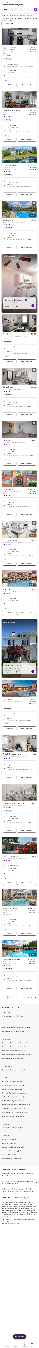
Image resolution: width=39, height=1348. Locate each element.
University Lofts (13, 856)
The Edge (6, 589)
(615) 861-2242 (7, 544)
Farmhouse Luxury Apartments (13, 803)
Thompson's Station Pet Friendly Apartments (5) (16, 1105)
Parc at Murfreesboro (10, 540)
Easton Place (7, 699)
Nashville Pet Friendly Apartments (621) (13, 1108)
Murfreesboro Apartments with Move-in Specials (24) (17, 1027)
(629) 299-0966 (7, 758)
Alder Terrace (7, 334)
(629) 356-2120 (7, 171)
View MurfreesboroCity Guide (11, 1224)
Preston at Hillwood (9, 165)
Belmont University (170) (9, 1143)
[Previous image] (3, 36)
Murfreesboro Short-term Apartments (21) (14, 1070)
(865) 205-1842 (7, 914)
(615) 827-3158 (7, 495)
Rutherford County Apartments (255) (12, 1128)
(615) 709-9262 (7, 705)
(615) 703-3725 (7, 965)
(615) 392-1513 (7, 338)
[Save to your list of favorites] (34, 30)
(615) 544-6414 (7, 444)
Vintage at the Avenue (10, 908)
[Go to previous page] (5, 997)
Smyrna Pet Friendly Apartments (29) (13, 1081)
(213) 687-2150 (7, 116)
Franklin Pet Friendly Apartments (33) (13, 1101)
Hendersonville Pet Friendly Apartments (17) (15, 1112)
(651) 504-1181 (7, 55)
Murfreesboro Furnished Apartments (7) (13, 1058)
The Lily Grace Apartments (12, 754)
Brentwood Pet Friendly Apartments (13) (14, 1097)
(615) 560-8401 (7, 593)
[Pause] (34, 258)
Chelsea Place (8, 220)
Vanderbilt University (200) (9, 1139)
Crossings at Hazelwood (11, 110)
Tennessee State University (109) (11, 1151)
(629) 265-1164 (7, 807)
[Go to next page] (35, 997)
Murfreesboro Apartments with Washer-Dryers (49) (17, 1054)
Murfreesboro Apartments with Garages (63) (15, 1043)
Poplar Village (8, 489)
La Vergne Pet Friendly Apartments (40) (13, 1085)
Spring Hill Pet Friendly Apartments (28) (13, 1116)
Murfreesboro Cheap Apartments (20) (13, 1031)
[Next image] (35, 36)
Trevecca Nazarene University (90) (12, 1159)
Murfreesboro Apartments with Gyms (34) (14, 1047)
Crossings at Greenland (12, 48)
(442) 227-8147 (7, 224)
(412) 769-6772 (7, 860)
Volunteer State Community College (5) (13, 1147)
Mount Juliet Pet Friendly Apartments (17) (14, 1093)
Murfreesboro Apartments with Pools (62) (14, 1051)
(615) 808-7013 (7, 391)
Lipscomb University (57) (9, 1155)
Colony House (8, 387)
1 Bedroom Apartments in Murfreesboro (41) (15, 1016)
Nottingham (7, 440)
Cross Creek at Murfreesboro (12, 959)
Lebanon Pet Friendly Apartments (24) (13, 1089)
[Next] (35, 10)
